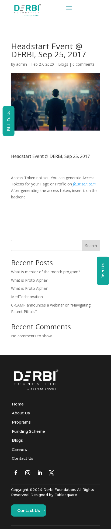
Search (91, 245)
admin (21, 64)
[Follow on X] (51, 473)
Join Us (102, 270)
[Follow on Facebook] (16, 473)
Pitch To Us (8, 121)
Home (18, 404)
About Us (21, 413)
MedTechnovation (27, 296)
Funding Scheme (28, 431)
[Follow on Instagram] (28, 473)
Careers (19, 449)
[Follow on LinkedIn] (39, 473)
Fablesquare (65, 495)
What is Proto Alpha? (29, 280)
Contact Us (22, 458)
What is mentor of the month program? (45, 271)
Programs (21, 422)
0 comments (83, 64)
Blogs (63, 64)
